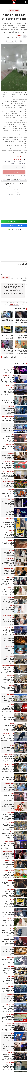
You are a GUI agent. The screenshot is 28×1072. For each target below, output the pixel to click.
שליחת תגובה (5, 277)
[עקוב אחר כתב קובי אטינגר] (14, 36)
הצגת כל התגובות (14, 304)
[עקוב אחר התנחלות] (4, 179)
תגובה (2, 299)
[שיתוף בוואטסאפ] (20, 41)
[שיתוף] (16, 41)
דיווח (6, 299)
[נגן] (14, 67)
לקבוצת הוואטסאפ (12, 221)
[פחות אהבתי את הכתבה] (10, 189)
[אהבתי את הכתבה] (17, 189)
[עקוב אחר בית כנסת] (20, 179)
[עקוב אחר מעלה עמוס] (12, 179)
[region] (14, 67)
